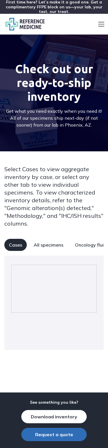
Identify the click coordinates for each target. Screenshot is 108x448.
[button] (101, 24)
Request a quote (54, 434)
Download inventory (54, 417)
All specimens (48, 245)
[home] (24, 24)
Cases (15, 245)
